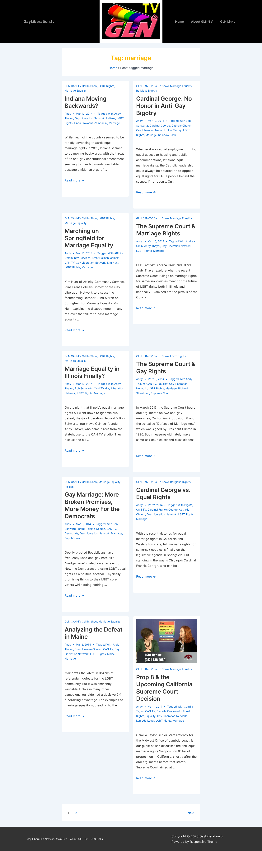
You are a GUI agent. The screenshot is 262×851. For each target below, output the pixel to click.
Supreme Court (160, 393)
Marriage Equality (76, 90)
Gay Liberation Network (90, 118)
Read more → (74, 180)
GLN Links (227, 21)
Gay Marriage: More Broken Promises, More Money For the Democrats (92, 505)
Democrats (71, 533)
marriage (114, 123)
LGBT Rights (106, 86)
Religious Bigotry (146, 90)
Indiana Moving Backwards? (85, 102)
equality (163, 383)
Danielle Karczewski (169, 711)
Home (179, 21)
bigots (188, 505)
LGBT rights (72, 267)
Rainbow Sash (167, 135)
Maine (111, 654)
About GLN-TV (202, 21)
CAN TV (69, 262)
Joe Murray (174, 130)
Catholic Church (181, 125)
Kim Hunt (113, 262)
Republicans (72, 538)
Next (191, 813)
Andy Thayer (152, 246)
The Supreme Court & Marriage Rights (165, 230)
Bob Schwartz (83, 388)
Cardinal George (160, 125)
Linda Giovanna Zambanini (90, 123)
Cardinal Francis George (162, 509)
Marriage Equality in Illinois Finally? (92, 372)
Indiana (110, 118)
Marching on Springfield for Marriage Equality (89, 238)
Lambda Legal (145, 720)
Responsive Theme (203, 842)
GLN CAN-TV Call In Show (81, 86)
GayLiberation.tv (39, 21)
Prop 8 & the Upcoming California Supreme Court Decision (164, 688)
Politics (69, 486)
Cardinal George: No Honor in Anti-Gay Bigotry (164, 105)
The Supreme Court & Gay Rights (165, 367)
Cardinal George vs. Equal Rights (163, 493)
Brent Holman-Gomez (105, 257)
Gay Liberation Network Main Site (47, 838)
